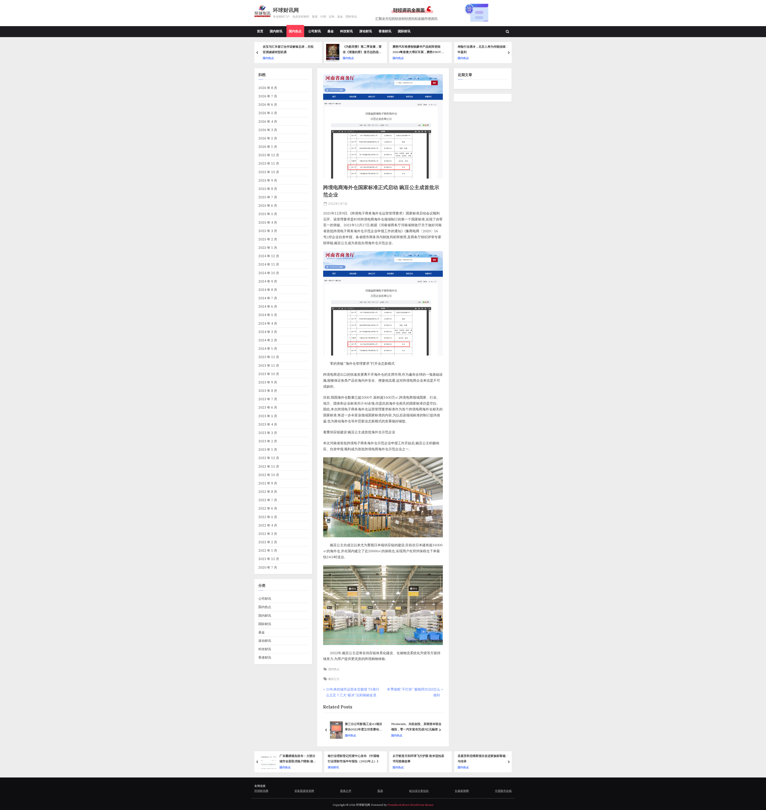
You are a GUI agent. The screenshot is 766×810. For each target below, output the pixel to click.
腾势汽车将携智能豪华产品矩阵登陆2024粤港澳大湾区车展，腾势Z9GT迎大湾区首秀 (418, 50)
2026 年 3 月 (267, 130)
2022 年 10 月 (268, 475)
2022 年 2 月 (267, 542)
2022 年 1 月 (267, 550)
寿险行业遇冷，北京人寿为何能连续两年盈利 (483, 49)
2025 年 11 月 (268, 163)
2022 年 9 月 (267, 483)
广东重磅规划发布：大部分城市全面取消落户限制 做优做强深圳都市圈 (297, 759)
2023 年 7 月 (267, 399)
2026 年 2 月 (267, 138)
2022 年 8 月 (267, 491)
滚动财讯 (365, 31)
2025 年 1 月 (267, 247)
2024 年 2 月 (267, 340)
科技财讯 (346, 31)
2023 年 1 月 (267, 449)
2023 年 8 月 (267, 390)
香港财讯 (385, 31)
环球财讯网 (286, 10)
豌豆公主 (334, 679)
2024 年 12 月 (268, 256)
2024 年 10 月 (268, 273)
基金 (330, 31)
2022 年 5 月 (267, 517)
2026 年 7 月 (267, 96)
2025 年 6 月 (267, 205)
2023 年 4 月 (267, 424)
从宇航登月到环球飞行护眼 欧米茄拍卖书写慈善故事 (418, 758)
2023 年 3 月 (267, 433)
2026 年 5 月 (267, 113)
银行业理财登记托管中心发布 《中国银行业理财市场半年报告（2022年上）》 (354, 758)
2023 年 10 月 (268, 374)
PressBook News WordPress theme (410, 805)
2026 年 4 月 (267, 121)
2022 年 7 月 (267, 500)
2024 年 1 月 (267, 348)
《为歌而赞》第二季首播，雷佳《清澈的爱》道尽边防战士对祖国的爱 (362, 50)
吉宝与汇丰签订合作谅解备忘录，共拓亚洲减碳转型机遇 (288, 49)
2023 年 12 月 (268, 357)
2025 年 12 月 (268, 155)
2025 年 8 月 (267, 189)
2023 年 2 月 (267, 441)
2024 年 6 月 (267, 306)
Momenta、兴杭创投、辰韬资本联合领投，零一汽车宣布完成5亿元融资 (356, 726)
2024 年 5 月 (267, 315)
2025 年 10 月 (268, 172)
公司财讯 (314, 31)
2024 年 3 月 (267, 332)
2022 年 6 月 (267, 508)
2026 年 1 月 (267, 146)
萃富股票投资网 (304, 791)
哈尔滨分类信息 (419, 791)
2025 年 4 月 (267, 222)
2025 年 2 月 (267, 239)
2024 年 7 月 (267, 298)
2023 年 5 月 (267, 416)
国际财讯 (404, 31)
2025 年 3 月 (267, 231)
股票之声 (345, 791)
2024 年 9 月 (267, 281)
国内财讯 (276, 31)
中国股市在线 (503, 791)
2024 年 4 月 (267, 323)
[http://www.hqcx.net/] (439, 13)
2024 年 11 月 (268, 264)
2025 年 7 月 (267, 197)
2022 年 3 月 (267, 533)
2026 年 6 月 (267, 104)
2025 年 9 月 (267, 180)
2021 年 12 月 (268, 559)
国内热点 (295, 31)
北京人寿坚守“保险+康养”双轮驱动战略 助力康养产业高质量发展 (416, 726)
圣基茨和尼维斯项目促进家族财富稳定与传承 (483, 758)
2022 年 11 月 (268, 466)
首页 (260, 31)
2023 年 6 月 (267, 407)
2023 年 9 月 (267, 382)
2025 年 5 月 (267, 214)
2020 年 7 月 (267, 567)
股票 (380, 791)
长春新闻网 (462, 791)
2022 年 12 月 (268, 458)
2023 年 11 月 (268, 365)
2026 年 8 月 (267, 88)
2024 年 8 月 (267, 289)
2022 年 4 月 (267, 525)
